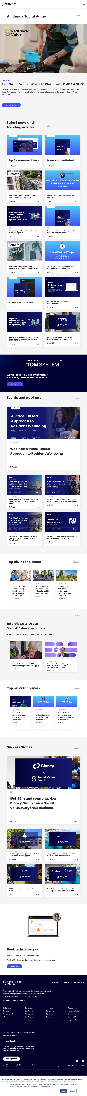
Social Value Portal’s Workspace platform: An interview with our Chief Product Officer (59, 666)
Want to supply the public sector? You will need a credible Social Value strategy (43, 590)
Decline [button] (72, 1091)
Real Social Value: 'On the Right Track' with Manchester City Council (23, 196)
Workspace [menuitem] (7, 1017)
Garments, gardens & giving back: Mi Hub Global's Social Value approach (24, 855)
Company (29, 1008)
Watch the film (11, 105)
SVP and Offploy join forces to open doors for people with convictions (60, 338)
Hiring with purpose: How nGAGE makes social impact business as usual (61, 855)
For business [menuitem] (50, 1017)
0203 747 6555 (76, 982)
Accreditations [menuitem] (30, 1020)
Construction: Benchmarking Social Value (60, 161)
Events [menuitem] (70, 1014)
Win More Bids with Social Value (21, 302)
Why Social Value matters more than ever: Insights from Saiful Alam (60, 267)
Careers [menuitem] (27, 1023)
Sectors (49, 1008)
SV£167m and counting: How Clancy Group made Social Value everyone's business (33, 803)
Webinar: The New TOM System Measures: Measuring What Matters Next (62, 537)
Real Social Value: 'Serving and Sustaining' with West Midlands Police (23, 267)
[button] (79, 582)
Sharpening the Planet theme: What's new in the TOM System (24, 232)
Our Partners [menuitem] (29, 1017)
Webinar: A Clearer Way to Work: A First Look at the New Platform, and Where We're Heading (23, 538)
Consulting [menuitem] (7, 1011)
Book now (14, 966)
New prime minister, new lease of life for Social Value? (62, 196)
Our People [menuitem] (29, 1011)
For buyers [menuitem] (50, 1011)
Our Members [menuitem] (29, 1014)
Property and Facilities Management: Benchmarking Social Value (60, 232)
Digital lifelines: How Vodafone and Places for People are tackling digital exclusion (62, 890)
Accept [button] (63, 1091)
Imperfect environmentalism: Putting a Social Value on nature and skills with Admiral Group (23, 339)
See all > (47, 126)
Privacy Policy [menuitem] (5, 1065)
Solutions (7, 1008)
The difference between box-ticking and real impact (24, 161)
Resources (72, 1008)
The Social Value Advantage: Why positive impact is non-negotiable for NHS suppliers (18, 591)
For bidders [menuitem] (50, 1014)
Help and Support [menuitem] (74, 1020)
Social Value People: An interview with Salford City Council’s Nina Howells (66, 716)
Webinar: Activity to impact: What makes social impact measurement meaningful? (62, 500)
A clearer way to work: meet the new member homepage (60, 302)
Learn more (15, 384)
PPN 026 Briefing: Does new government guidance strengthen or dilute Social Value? (23, 501)
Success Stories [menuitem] (73, 1017)
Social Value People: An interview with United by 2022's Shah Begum (19, 716)
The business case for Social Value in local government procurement (42, 716)
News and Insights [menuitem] (74, 1011)
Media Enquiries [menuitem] (33, 1065)
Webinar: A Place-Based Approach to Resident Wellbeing (36, 451)
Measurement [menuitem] (8, 1014)
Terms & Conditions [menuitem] (19, 1065)
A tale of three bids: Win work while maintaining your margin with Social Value (64, 591)
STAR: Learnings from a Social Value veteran (22, 890)
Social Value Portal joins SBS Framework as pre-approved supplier (26, 665)
